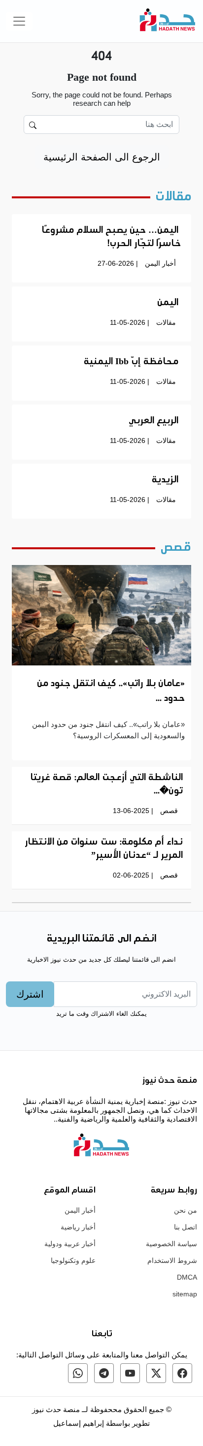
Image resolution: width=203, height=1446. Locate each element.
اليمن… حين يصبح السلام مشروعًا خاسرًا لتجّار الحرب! (111, 237)
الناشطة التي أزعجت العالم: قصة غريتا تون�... (107, 785)
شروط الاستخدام (172, 1260)
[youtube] (130, 1373)
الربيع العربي (153, 421)
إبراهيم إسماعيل (79, 1423)
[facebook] (182, 1373)
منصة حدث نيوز (56, 1409)
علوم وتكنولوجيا (73, 1260)
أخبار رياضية (78, 1227)
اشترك (30, 994)
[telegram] (104, 1373)
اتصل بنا (185, 1227)
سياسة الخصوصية (171, 1243)
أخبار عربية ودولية (70, 1243)
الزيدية (165, 480)
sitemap (184, 1293)
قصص (169, 811)
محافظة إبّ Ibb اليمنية (131, 362)
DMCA (187, 1277)
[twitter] (156, 1373)
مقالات (166, 322)
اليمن (167, 303)
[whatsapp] (78, 1373)
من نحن (185, 1210)
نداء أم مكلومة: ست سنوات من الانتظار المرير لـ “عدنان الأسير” (104, 849)
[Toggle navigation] (19, 21)
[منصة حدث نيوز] (167, 21)
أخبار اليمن (160, 263)
